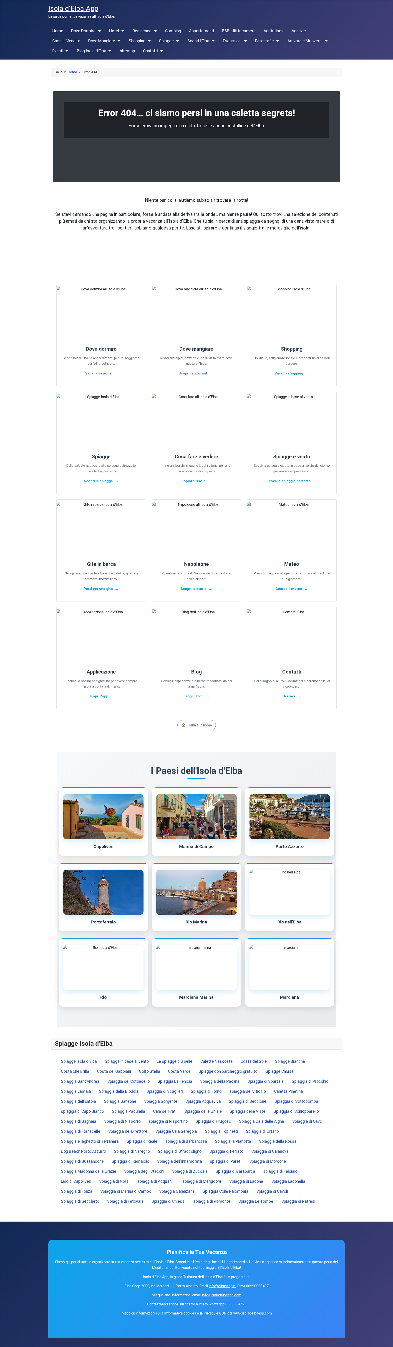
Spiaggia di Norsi (114, 1181)
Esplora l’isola (193, 481)
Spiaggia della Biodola (119, 1091)
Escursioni (232, 41)
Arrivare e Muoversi (304, 41)
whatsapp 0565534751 (227, 1304)
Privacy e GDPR (216, 1313)
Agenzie (299, 31)
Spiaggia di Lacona (246, 1181)
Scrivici (289, 696)
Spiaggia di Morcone (267, 1161)
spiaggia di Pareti (225, 1161)
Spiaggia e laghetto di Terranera (90, 1141)
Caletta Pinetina (288, 1091)
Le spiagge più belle (174, 1061)
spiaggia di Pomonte (211, 1201)
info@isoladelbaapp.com (221, 1295)
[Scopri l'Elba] (212, 41)
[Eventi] (66, 51)
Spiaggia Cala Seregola (176, 1131)
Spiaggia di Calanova (270, 1151)
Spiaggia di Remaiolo (130, 1161)
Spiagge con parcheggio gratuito (228, 1071)
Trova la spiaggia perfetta (289, 481)
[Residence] (154, 31)
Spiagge (166, 41)
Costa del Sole (254, 1061)
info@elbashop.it (222, 1286)
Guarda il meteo (288, 589)
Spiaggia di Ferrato (226, 1151)
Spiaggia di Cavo (307, 1121)
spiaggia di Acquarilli (155, 1181)
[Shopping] (148, 41)
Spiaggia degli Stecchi (144, 1171)
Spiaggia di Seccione (247, 1101)
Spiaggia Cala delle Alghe (261, 1121)
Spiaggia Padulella (128, 1111)
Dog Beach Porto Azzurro (83, 1151)
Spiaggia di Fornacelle (80, 1131)
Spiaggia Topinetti (221, 1131)
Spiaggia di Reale (142, 1141)
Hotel (114, 31)
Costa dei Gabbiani (114, 1071)
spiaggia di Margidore (201, 1181)
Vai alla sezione (98, 373)
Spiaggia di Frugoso (213, 1121)
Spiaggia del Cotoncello (128, 1081)
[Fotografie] (277, 41)
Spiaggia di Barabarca (235, 1171)
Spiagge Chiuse (280, 1071)
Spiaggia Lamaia (76, 1091)
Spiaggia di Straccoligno (180, 1151)
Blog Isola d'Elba (91, 51)
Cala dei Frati (164, 1111)
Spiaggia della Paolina (219, 1081)
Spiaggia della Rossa (278, 1141)
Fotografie (264, 41)
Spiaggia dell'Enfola (78, 1101)
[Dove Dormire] (98, 31)
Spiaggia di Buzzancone (82, 1161)
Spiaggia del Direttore (127, 1131)
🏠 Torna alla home (196, 725)
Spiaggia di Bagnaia (78, 1121)
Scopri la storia (194, 589)
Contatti (150, 51)
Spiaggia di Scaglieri (164, 1091)
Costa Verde (179, 1071)
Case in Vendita (66, 41)
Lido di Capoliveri (76, 1181)
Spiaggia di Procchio (310, 1081)
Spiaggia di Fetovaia (125, 1201)
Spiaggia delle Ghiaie (203, 1111)
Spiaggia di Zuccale (190, 1171)
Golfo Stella (149, 1071)
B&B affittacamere (239, 31)
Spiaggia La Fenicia (175, 1081)
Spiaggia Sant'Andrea (80, 1081)
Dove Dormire (83, 31)
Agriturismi (274, 31)
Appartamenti (201, 31)
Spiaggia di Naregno (132, 1151)
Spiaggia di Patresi (298, 1201)
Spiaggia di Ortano (262, 1131)
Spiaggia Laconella (288, 1181)
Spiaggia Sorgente (160, 1101)
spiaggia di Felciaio (280, 1171)
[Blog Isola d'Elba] (109, 51)
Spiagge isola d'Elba (79, 1061)
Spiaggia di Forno (206, 1091)
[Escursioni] (244, 41)
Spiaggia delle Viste (247, 1111)
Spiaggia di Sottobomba (296, 1101)
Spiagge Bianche (290, 1061)
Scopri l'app (98, 696)
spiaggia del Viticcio (247, 1091)
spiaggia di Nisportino (168, 1121)
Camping (173, 31)
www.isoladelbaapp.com (252, 1313)
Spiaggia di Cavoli (272, 1191)
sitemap (127, 51)
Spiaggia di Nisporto (122, 1121)
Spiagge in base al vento (127, 1061)
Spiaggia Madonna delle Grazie (88, 1171)
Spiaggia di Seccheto (80, 1201)
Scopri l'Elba (198, 41)
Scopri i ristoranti (193, 373)
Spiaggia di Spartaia (265, 1081)
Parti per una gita (98, 589)
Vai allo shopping (289, 373)
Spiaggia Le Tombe (255, 1201)
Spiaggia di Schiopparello (296, 1111)
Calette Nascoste (216, 1061)
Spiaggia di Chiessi (168, 1201)
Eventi (57, 51)
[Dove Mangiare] (118, 41)
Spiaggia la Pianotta (233, 1141)
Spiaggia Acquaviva (203, 1101)
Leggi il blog (194, 696)
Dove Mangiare (101, 41)
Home (57, 31)
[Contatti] (161, 51)
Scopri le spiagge (98, 481)
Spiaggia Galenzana (177, 1191)
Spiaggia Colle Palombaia (225, 1191)
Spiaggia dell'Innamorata (179, 1161)
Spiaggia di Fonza (76, 1191)
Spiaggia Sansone (120, 1101)
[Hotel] (122, 31)
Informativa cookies (180, 1313)
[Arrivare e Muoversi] (325, 41)
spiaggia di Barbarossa (186, 1141)
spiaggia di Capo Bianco (82, 1111)
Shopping (137, 41)
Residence (142, 31)
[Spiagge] (176, 41)
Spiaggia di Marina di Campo (125, 1191)
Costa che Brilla (75, 1071)
